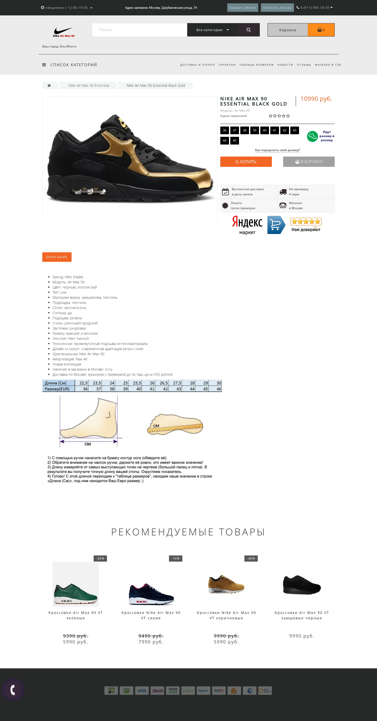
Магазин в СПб (328, 64)
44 (224, 140)
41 (274, 130)
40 (264, 130)
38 (244, 130)
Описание (57, 257)
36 (224, 130)
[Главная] (49, 85)
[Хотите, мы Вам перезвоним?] (13, 689)
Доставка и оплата (197, 64)
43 (294, 130)
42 (284, 130)
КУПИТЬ (248, 161)
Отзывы (304, 64)
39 (254, 130)
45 (234, 140)
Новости (285, 64)
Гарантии (227, 64)
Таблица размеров (257, 64)
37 (234, 130)
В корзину (312, 162)
